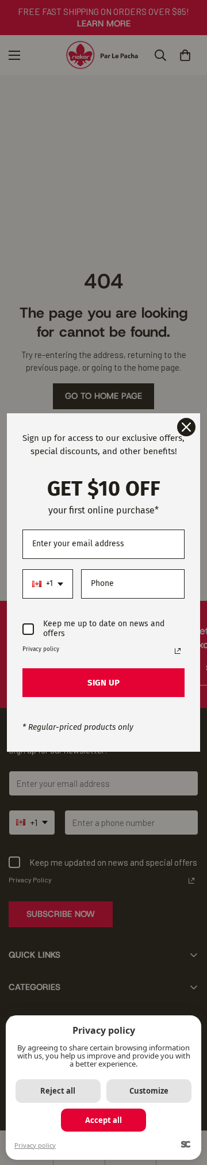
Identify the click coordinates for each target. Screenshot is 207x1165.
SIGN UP (103, 682)
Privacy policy (35, 1145)
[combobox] (47, 584)
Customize (148, 1091)
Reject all (57, 1091)
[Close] (186, 427)
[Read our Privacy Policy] (178, 651)
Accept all (103, 1120)
